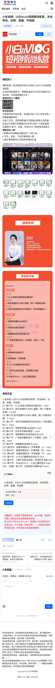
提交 (48, 607)
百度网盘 (8, 503)
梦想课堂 (34, 671)
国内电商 (8, 26)
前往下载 (48, 26)
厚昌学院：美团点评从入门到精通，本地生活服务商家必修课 (13, 559)
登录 (12, 495)
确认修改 (49, 576)
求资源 (16, 8)
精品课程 (6, 8)
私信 (49, 34)
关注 (40, 34)
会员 (23, 8)
